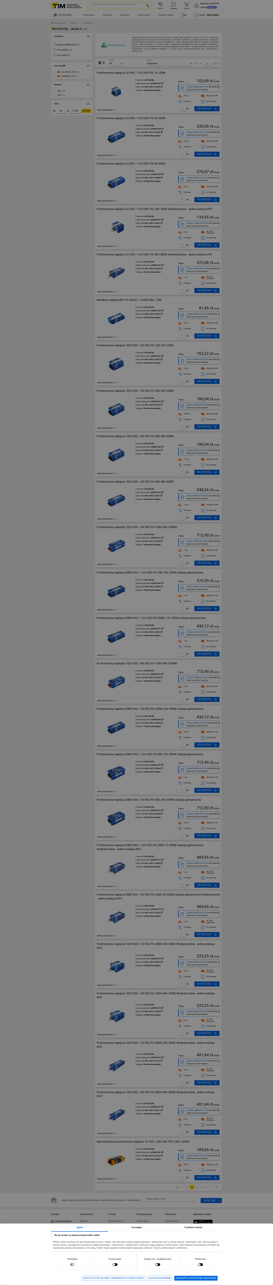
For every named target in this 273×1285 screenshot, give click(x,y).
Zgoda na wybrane (160, 1278)
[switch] (115, 1264)
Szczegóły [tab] (136, 1227)
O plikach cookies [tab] (193, 1227)
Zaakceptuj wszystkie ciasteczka (196, 1278)
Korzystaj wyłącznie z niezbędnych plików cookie (113, 1278)
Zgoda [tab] (79, 1227)
